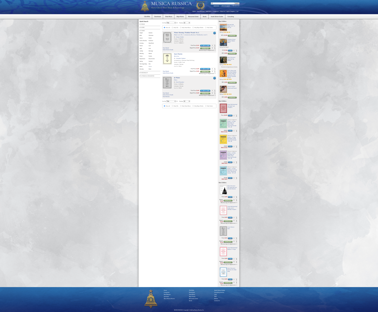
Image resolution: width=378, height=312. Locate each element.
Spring (141, 61)
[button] (215, 45)
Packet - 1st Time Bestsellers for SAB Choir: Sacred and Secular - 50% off (232, 171)
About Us (222, 11)
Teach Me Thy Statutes (230, 59)
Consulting (230, 16)
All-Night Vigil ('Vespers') (231, 106)
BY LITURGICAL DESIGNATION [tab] (147, 76)
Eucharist (151, 40)
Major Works (180, 16)
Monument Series (193, 16)
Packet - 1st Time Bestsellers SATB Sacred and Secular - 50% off (231, 139)
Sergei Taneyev (230, 227)
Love (150, 48)
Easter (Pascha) (143, 40)
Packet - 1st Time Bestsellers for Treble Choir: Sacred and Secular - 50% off (231, 155)
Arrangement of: (178, 60)
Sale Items (208, 11)
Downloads (157, 16)
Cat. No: (176, 43)
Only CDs (176, 27)
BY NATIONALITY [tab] (144, 72)
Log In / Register (230, 11)
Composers (216, 11)
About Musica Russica (169, 298)
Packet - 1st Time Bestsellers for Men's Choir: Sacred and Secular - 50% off (231, 124)
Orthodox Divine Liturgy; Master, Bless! (231, 41)
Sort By (164, 23)
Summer (151, 61)
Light (141, 48)
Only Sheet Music (186, 27)
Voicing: (176, 39)
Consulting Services (219, 292)
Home (194, 11)
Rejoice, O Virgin (231, 249)
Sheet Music (168, 16)
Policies (216, 298)
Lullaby (141, 51)
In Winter (177, 78)
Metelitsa (176, 56)
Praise (141, 56)
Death (150, 38)
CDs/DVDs (147, 16)
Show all (168, 27)
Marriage (151, 51)
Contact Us (217, 300)
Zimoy (175, 80)
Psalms (150, 56)
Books (205, 16)
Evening (141, 43)
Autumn (150, 32)
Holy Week (151, 43)
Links (215, 294)
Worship (142, 69)
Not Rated (225, 47)
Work (150, 69)
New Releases (201, 11)
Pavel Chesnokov (180, 82)
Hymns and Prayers (232, 88)
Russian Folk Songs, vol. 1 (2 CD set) (231, 26)
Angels (141, 32)
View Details (166, 48)
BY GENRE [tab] (142, 27)
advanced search (225, 5)
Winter (150, 66)
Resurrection (152, 58)
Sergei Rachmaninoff (232, 104)
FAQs (215, 296)
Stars (228, 228)
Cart (237, 11)
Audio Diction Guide (168, 49)
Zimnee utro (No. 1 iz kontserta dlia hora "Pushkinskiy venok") (190, 35)
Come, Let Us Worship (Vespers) (231, 208)
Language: (176, 41)
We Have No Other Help (231, 270)
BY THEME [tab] (142, 30)
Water (141, 66)
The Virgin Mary (143, 64)
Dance (141, 38)
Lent (150, 45)
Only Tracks (210, 27)
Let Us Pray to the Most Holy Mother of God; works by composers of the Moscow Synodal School (231, 74)
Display (181, 23)
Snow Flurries (178, 54)
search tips (216, 5)
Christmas (151, 35)
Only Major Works (198, 27)
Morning (142, 53)
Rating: (221, 32)
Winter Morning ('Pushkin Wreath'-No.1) (186, 32)
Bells (141, 35)
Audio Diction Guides (217, 16)
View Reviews (166, 96)
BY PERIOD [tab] (142, 24)
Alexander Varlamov (181, 58)
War (150, 64)
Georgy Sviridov (180, 37)
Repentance (142, 58)
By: (175, 37)
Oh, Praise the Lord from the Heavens (232, 188)
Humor (141, 45)
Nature (150, 53)
